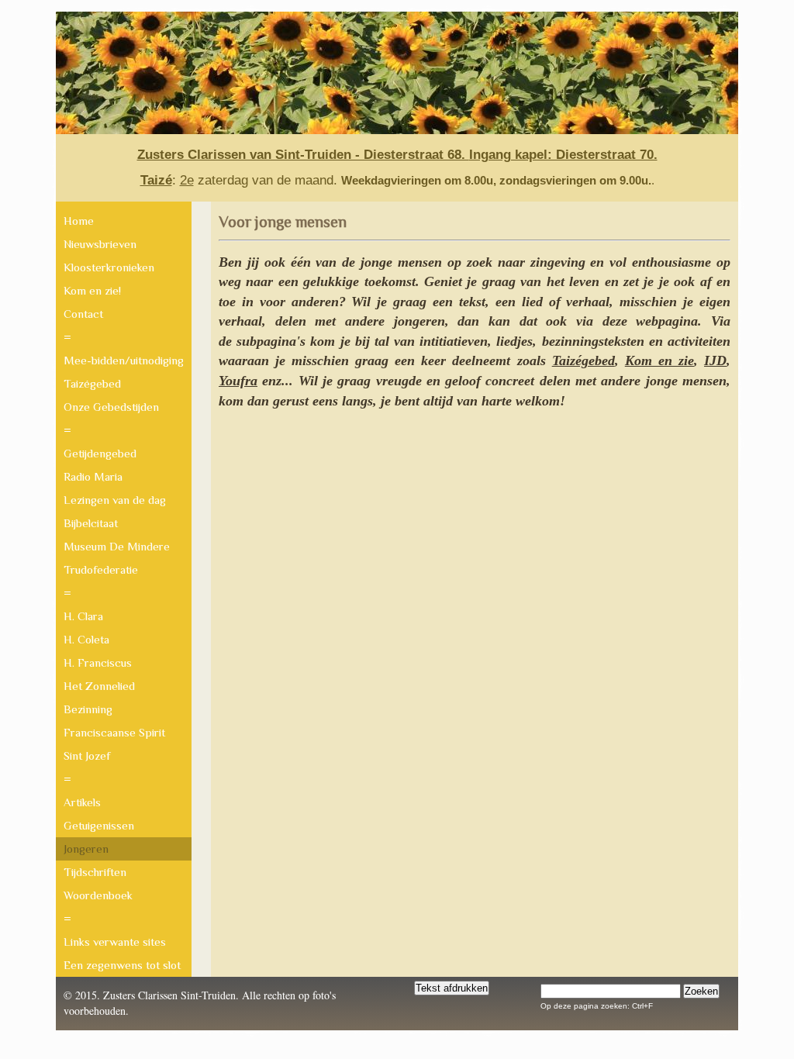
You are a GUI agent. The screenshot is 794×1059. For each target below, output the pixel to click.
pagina (612, 1006)
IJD (715, 360)
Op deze (555, 1006)
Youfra (238, 380)
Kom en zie (659, 360)
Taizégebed (583, 360)
